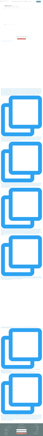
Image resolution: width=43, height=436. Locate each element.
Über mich (21, 1)
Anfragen (38, 1)
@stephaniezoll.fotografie (21, 38)
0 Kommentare (17, 6)
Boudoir (18, 1)
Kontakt (30, 1)
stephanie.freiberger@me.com (8, 6)
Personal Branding (14, 1)
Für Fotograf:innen (25, 1)
